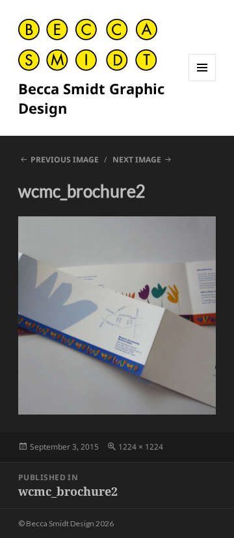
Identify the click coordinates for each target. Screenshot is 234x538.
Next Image (136, 159)
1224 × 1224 (140, 446)
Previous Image (65, 159)
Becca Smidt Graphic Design (91, 98)
